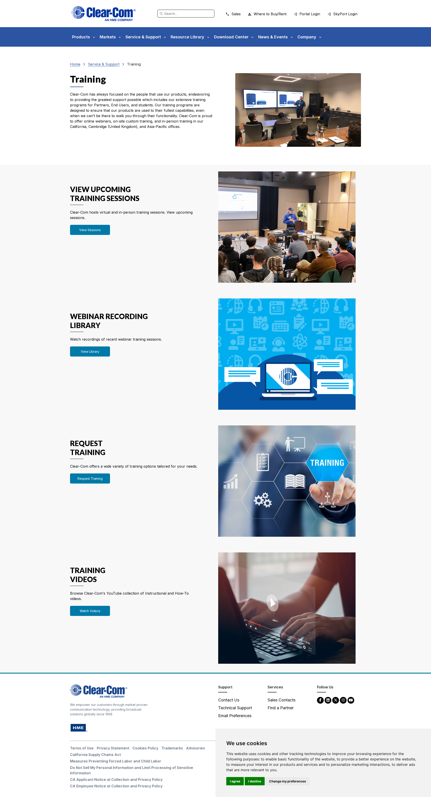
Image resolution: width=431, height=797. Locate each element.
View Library (90, 351)
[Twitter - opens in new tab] (335, 700)
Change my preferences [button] (287, 781)
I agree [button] (235, 781)
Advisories (195, 748)
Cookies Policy (145, 748)
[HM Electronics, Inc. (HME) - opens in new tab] (79, 727)
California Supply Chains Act (95, 754)
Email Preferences (234, 715)
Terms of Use (82, 748)
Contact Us (228, 700)
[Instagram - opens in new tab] (343, 700)
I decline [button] (254, 781)
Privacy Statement (113, 748)
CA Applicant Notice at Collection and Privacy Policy (116, 779)
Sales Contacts (281, 700)
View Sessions (90, 230)
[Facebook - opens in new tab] (320, 700)
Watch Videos (90, 611)
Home (75, 64)
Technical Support (235, 707)
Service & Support (103, 64)
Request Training (90, 478)
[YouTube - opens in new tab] (350, 700)
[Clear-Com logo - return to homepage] (103, 14)
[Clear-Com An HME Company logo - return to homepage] (98, 690)
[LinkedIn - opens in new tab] (328, 700)
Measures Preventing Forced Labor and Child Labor (115, 761)
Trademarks (172, 748)
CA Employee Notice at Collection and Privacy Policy (116, 786)
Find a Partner (281, 707)
